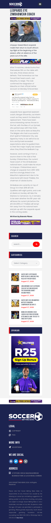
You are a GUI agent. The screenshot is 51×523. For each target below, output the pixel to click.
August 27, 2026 (27, 281)
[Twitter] (16, 461)
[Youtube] (21, 461)
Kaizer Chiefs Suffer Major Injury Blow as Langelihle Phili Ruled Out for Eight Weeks (30, 276)
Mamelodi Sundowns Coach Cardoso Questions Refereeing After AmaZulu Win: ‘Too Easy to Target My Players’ (30, 315)
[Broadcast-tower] (25, 461)
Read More (19, 518)
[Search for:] (25, 244)
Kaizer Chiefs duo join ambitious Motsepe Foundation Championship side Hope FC (30, 302)
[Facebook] (11, 461)
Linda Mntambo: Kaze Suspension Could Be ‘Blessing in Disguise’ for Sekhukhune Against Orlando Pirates (30, 289)
